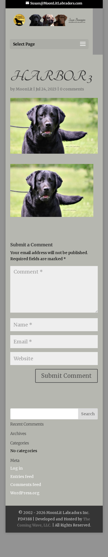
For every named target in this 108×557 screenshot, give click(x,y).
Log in (16, 468)
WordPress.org (25, 492)
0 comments (72, 89)
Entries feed (22, 476)
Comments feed (25, 484)
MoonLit (24, 89)
